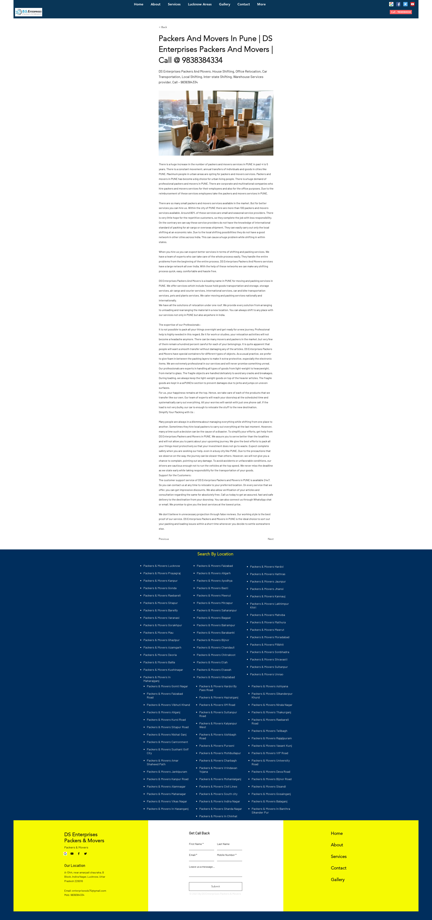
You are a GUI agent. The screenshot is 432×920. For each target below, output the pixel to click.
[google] (391, 4)
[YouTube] (412, 4)
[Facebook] (398, 4)
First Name (195, 844)
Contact (338, 868)
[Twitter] (405, 4)
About (337, 844)
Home (337, 833)
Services (339, 856)
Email (192, 855)
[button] (401, 12)
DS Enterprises (81, 834)
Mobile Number (226, 855)
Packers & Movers (76, 847)
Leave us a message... (202, 866)
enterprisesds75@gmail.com (89, 890)
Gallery (338, 879)
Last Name (223, 844)
